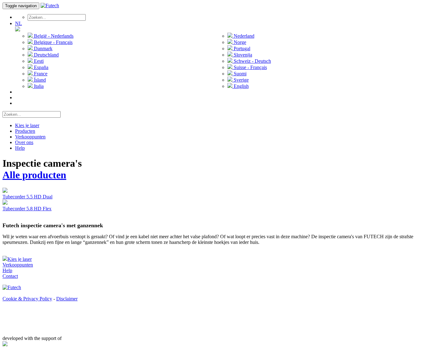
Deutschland (46, 54)
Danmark (42, 48)
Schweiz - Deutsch (251, 61)
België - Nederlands (53, 36)
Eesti (38, 61)
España (40, 67)
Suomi (239, 73)
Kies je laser (27, 125)
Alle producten (34, 174)
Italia (38, 86)
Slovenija (242, 54)
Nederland (243, 36)
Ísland (39, 80)
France (40, 73)
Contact (10, 276)
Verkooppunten (30, 136)
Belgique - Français (53, 42)
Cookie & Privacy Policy (27, 298)
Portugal (241, 48)
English (240, 86)
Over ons (24, 142)
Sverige (240, 80)
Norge (239, 42)
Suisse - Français (249, 67)
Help (20, 148)
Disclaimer (67, 298)
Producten (25, 131)
